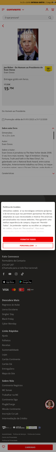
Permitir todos (28, 239)
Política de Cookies (35, 231)
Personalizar (27, 245)
